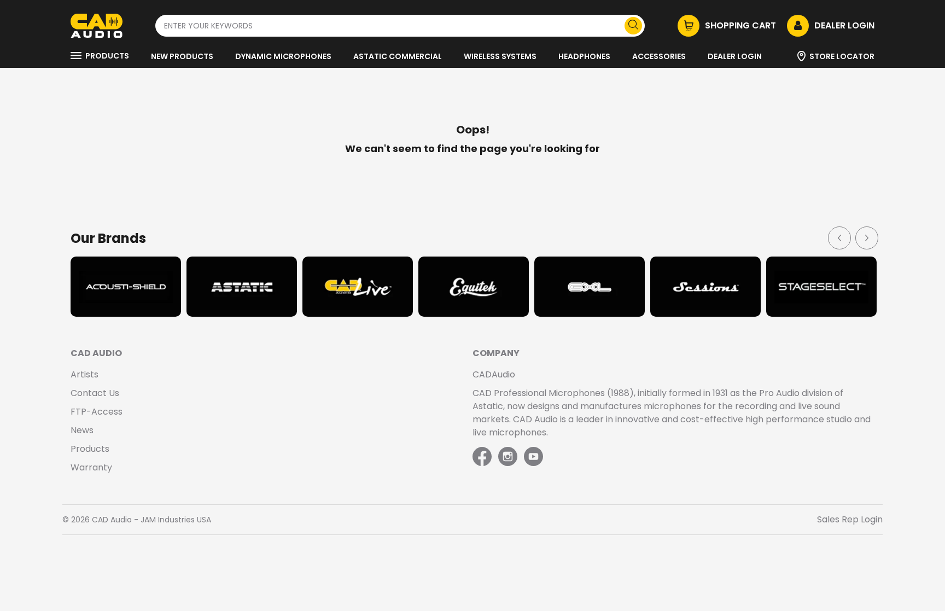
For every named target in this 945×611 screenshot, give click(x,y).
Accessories (659, 56)
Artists (84, 374)
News (82, 430)
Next (866, 237)
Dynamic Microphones (283, 56)
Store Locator (841, 56)
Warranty (91, 467)
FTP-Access (96, 411)
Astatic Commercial (397, 56)
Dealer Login (735, 56)
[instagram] (508, 457)
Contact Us (95, 393)
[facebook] (483, 457)
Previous (839, 237)
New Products (182, 56)
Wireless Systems (500, 56)
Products (107, 55)
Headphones (584, 56)
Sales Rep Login (850, 519)
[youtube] (533, 457)
